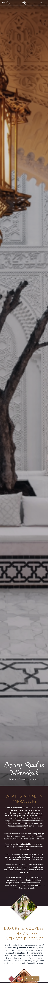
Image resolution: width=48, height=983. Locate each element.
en (41, 2)
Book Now (30, 979)
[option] (24, 393)
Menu (3, 2)
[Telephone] (19, 979)
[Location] (11, 979)
